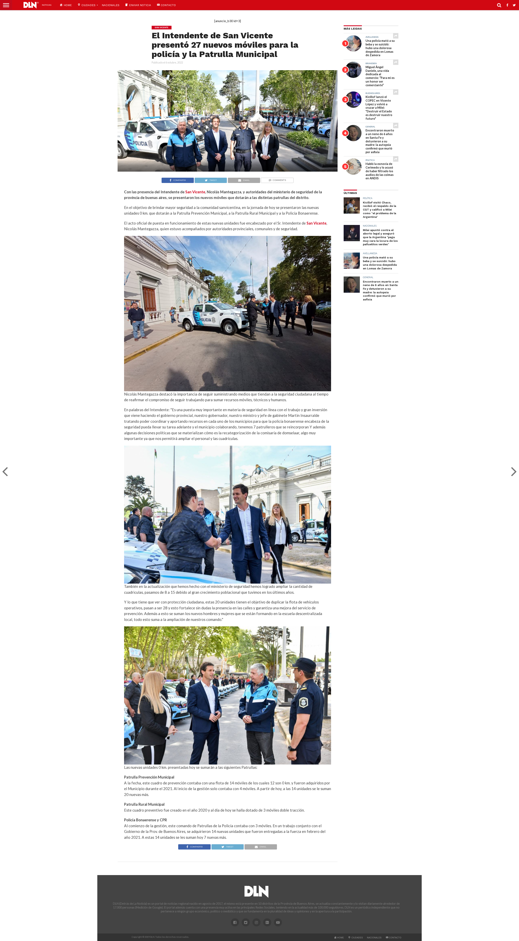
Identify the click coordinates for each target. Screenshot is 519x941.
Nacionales (110, 5)
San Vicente (195, 192)
